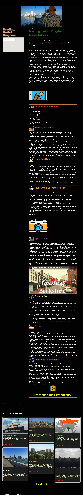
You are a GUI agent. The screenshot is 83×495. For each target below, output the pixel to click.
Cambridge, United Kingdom (61, 470)
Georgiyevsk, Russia (60, 435)
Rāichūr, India (32, 430)
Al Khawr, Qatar (6, 469)
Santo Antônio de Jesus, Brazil (9, 435)
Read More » (7, 444)
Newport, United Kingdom (34, 461)
